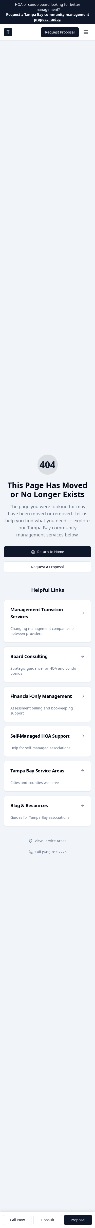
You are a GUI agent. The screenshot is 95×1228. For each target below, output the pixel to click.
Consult (47, 1219)
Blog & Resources (29, 805)
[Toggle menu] (86, 32)
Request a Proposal (47, 566)
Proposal (78, 1219)
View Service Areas (50, 840)
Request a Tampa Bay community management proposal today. (47, 17)
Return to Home (50, 551)
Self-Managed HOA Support (39, 736)
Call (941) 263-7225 (51, 851)
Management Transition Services (36, 613)
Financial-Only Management (41, 696)
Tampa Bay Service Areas (37, 771)
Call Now (17, 1219)
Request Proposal (60, 32)
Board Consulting (29, 656)
